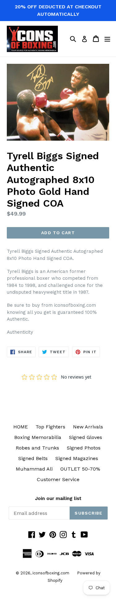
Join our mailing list (58, 498)
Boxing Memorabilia (37, 437)
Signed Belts (33, 458)
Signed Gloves (85, 437)
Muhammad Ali (34, 469)
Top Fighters (50, 427)
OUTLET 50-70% (80, 469)
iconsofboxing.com (50, 573)
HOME (20, 427)
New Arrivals (88, 427)
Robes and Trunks (37, 448)
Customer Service (58, 479)
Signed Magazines (76, 458)
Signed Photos (84, 448)
